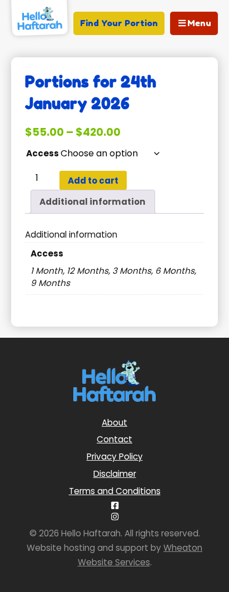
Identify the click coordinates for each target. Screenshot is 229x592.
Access (42, 153)
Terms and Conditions (115, 491)
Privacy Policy (115, 456)
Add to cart (93, 180)
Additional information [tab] (92, 202)
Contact (114, 439)
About (114, 422)
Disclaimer (114, 474)
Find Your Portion (119, 23)
